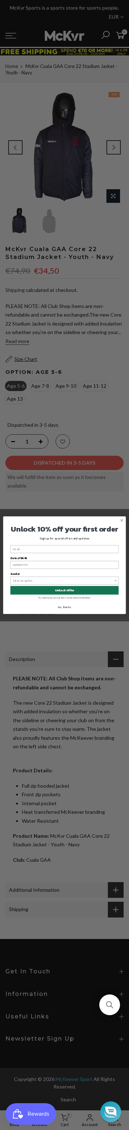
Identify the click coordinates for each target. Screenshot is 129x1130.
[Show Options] (115, 580)
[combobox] (63, 580)
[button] (109, 1004)
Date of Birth (18, 558)
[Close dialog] (121, 520)
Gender (15, 574)
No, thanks (64, 607)
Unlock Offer (65, 590)
